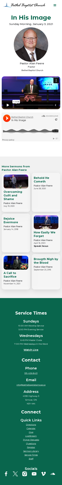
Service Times (31, 455)
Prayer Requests (31, 439)
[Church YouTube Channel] (36, 473)
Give (31, 432)
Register (31, 447)
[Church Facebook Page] (7, 473)
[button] (55, 5)
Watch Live (31, 349)
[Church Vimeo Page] (45, 473)
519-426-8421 (31, 373)
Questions (31, 443)
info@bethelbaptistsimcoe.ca (31, 385)
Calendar (31, 428)
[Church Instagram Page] (26, 473)
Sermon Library (31, 451)
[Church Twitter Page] (17, 473)
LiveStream (31, 436)
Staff (31, 458)
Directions (31, 424)
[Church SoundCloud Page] (54, 473)
